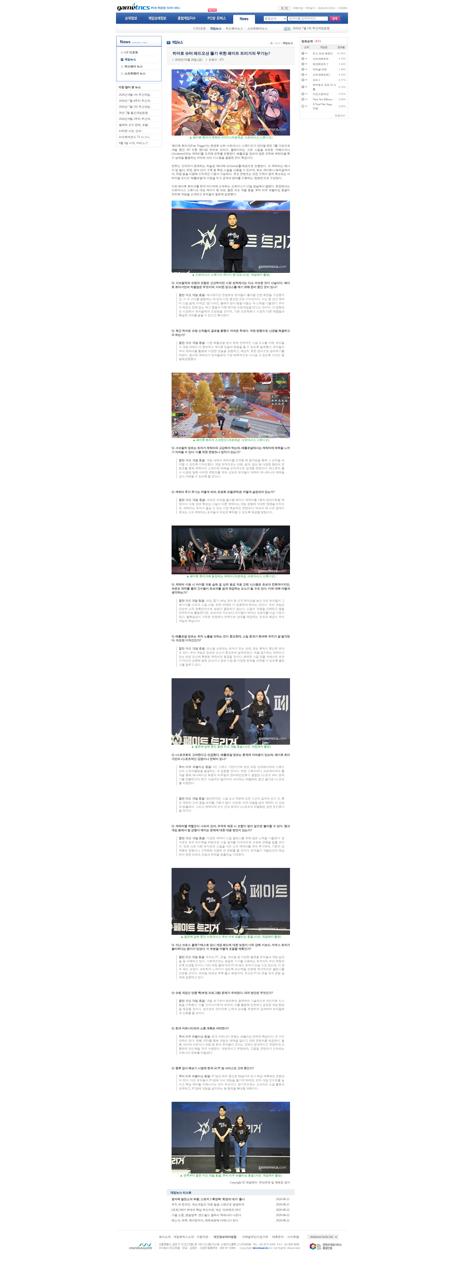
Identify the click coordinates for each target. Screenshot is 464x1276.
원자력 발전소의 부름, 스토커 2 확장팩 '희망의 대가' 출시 (208, 1199)
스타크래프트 (321, 58)
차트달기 (310, 8)
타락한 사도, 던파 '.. (131, 131)
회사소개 (165, 1237)
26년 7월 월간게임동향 (307, 28)
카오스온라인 (321, 94)
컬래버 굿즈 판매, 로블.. (134, 125)
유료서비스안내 (326, 8)
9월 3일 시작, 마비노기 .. (134, 143)
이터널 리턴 (320, 69)
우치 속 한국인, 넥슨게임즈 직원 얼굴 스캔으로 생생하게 (208, 1204)
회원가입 (298, 8)
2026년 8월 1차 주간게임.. (135, 94)
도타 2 (316, 80)
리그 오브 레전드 (323, 53)
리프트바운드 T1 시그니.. (135, 137)
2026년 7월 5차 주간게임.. (135, 106)
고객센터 (342, 8)
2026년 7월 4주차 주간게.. (135, 100)
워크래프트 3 (320, 64)
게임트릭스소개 (184, 1237)
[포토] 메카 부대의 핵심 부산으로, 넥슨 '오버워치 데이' (206, 1209)
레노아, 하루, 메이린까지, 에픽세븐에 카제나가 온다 (205, 1220)
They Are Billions (322, 99)
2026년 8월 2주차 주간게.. (135, 119)
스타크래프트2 (321, 74)
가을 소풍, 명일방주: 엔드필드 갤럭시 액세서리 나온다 (206, 1215)
